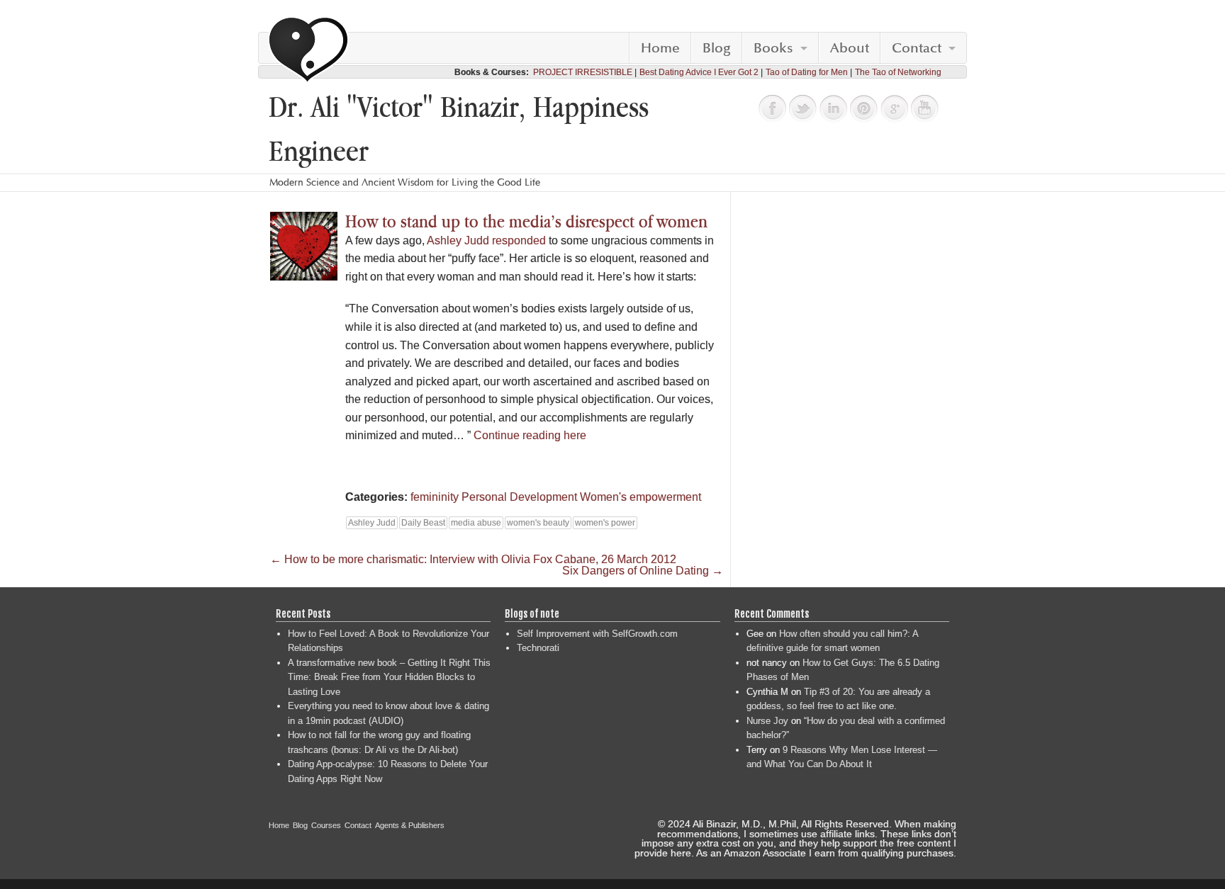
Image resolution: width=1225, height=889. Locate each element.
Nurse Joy (767, 720)
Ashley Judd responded (486, 240)
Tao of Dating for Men (807, 72)
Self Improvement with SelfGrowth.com (597, 633)
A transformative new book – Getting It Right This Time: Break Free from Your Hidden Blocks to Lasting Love (389, 677)
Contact (916, 48)
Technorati (538, 647)
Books (773, 48)
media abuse (476, 523)
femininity (434, 497)
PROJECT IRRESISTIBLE (582, 72)
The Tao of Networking (898, 72)
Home (660, 48)
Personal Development (519, 497)
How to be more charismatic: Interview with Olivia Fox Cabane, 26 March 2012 (473, 559)
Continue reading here (530, 435)
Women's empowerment (640, 497)
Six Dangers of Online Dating (642, 571)
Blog (717, 48)
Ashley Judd (372, 523)
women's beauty (538, 523)
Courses (326, 825)
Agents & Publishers (409, 825)
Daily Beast (423, 523)
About (849, 48)
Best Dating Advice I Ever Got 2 (699, 72)
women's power (605, 523)
